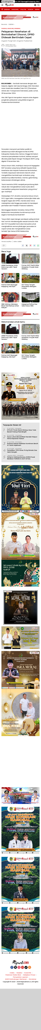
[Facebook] (11, 967)
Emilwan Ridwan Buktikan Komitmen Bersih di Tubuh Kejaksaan (22, 444)
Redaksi (19, 973)
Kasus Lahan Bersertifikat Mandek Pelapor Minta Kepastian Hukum (22, 437)
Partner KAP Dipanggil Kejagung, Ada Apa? (9, 285)
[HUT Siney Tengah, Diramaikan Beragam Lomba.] (31, 278)
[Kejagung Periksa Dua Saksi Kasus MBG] (31, 297)
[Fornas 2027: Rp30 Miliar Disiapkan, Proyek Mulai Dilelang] (31, 259)
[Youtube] (22, 967)
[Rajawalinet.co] (9, 5)
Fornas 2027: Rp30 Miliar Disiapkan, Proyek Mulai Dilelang (30, 267)
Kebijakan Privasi (29, 975)
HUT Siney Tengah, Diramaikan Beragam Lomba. (29, 286)
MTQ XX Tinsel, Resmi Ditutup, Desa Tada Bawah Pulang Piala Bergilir (21, 431)
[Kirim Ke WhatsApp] (38, 245)
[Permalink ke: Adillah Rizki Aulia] (2, 45)
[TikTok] (26, 967)
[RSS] (29, 967)
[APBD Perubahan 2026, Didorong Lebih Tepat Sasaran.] (10, 259)
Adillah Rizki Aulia (10, 45)
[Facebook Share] (22, 245)
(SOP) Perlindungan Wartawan (16, 979)
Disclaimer (32, 979)
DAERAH (4, 28)
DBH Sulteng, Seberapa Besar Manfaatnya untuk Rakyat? (10, 305)
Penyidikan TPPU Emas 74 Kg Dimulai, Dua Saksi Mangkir (22, 451)
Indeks (12, 973)
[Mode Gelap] (35, 5)
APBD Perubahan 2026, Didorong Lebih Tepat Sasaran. (9, 267)
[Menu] (2, 5)
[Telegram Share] (34, 245)
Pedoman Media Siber (13, 975)
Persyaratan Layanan (20, 977)
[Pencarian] (38, 5)
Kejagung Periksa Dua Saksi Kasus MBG (29, 305)
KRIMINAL (17, 28)
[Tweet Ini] (26, 245)
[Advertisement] (20, 125)
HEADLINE (10, 28)
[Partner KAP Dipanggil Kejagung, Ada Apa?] (10, 278)
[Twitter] (15, 967)
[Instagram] (18, 967)
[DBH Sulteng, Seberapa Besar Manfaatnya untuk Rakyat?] (10, 297)
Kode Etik (27, 973)
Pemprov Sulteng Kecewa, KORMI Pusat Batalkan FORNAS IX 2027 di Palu (21, 458)
